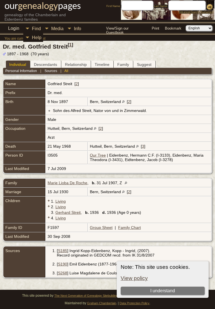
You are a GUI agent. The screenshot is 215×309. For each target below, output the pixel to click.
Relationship (76, 64)
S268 (62, 273)
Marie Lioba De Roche (67, 183)
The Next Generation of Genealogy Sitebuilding (86, 295)
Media (57, 28)
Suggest (144, 64)
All (66, 71)
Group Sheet (101, 227)
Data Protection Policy (134, 303)
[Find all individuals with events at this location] (123, 101)
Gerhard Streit (68, 212)
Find (36, 28)
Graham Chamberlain (101, 303)
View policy (134, 278)
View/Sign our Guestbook (117, 29)
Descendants (45, 64)
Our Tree (98, 155)
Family (123, 64)
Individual (17, 64)
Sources (51, 71)
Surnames (206, 12)
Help (36, 37)
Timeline (102, 64)
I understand (162, 290)
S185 (62, 250)
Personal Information (21, 71)
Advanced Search (188, 12)
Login (13, 28)
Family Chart (129, 227)
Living (60, 201)
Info (77, 28)
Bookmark (173, 28)
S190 (62, 264)
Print (155, 28)
